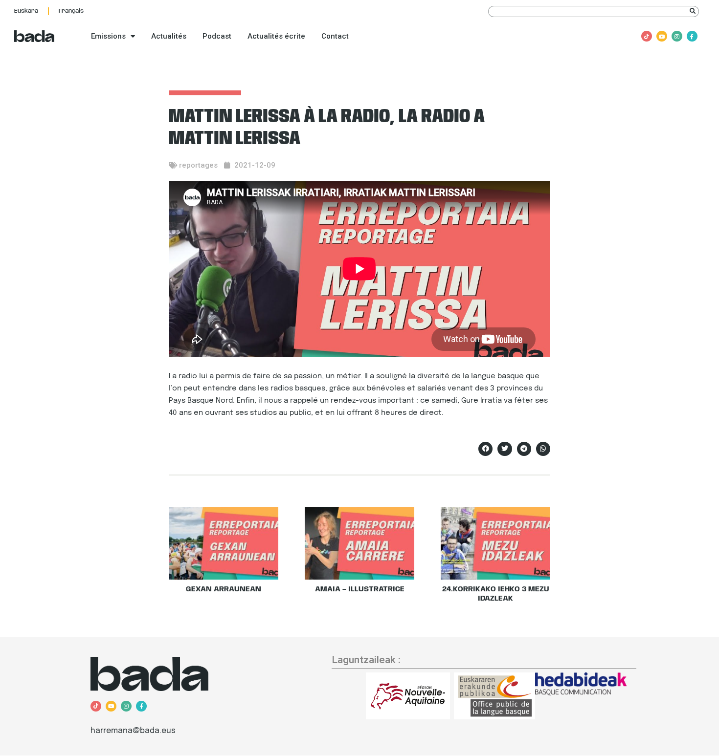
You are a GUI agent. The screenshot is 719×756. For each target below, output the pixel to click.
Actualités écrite (276, 36)
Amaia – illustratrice (359, 589)
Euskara (26, 11)
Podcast (216, 36)
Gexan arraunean (223, 589)
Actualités (168, 36)
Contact (335, 36)
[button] (485, 449)
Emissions (108, 36)
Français (71, 11)
